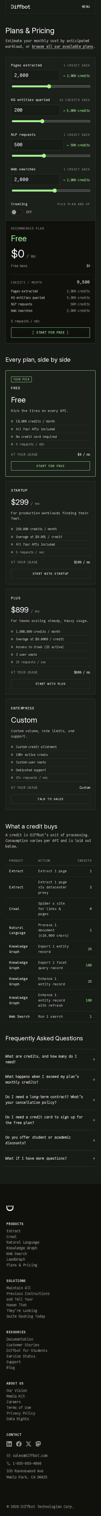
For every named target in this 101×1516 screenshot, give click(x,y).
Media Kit (15, 1396)
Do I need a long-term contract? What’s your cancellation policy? (44, 1100)
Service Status (20, 1356)
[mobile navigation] (86, 6)
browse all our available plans (62, 46)
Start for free (50, 332)
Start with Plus (51, 683)
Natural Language (22, 1242)
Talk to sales (50, 799)
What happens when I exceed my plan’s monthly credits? (42, 1079)
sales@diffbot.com (30, 1455)
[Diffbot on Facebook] (19, 1444)
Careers (13, 1402)
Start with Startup (51, 573)
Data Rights (17, 1419)
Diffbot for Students (26, 1350)
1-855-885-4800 (27, 1463)
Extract (13, 1231)
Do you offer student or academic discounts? (38, 1140)
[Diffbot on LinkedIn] (9, 1444)
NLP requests (23, 135)
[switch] (50, 212)
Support (13, 1362)
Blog (10, 1367)
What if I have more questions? (36, 1158)
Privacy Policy (20, 1413)
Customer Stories (22, 1345)
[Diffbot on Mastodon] (38, 1444)
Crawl (11, 1236)
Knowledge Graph (21, 1248)
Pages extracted (26, 65)
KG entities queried (30, 100)
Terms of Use (18, 1407)
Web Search (16, 1253)
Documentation (19, 1339)
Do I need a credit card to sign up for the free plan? (44, 1120)
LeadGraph (15, 1259)
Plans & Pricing (21, 1265)
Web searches (23, 169)
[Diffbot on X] (28, 1444)
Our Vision (16, 1390)
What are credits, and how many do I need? (41, 1059)
